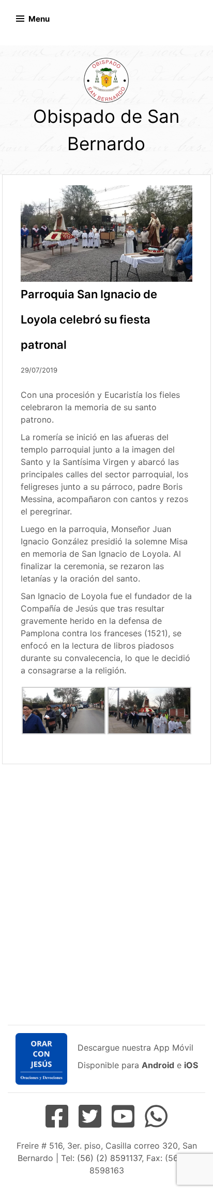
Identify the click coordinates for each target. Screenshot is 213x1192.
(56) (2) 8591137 (109, 1158)
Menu (39, 19)
